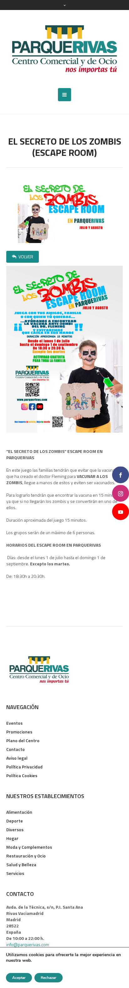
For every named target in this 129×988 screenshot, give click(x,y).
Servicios (15, 873)
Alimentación (19, 812)
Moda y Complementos (29, 847)
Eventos (14, 723)
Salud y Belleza (21, 864)
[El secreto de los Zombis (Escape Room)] (64, 211)
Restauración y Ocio (26, 855)
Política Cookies (21, 775)
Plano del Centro (22, 740)
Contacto (15, 749)
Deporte (14, 820)
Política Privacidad (24, 766)
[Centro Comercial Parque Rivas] (64, 49)
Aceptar (19, 977)
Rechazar (48, 977)
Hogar (12, 838)
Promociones (19, 731)
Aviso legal (17, 758)
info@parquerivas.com (27, 944)
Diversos (14, 829)
